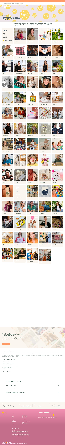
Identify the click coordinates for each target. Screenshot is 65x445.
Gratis (13, 420)
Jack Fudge (18, 151)
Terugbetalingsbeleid (4, 443)
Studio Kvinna (18, 292)
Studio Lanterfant (43, 244)
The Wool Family (56, 292)
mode (4, 33)
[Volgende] (42, 1)
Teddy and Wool (55, 275)
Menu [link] (5, 30)
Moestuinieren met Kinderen (56, 42)
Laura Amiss (30, 323)
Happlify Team (24, 415)
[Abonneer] (53, 415)
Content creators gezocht (26, 421)
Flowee (17, 41)
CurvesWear (43, 73)
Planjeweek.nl (5, 135)
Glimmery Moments (6, 57)
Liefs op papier (5, 88)
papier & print (5, 37)
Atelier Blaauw (30, 182)
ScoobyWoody (43, 182)
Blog (13, 416)
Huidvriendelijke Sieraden (57, 57)
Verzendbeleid (16, 443)
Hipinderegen (30, 135)
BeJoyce (4, 182)
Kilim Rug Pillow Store (19, 57)
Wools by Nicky (43, 213)
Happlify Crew (24, 416)
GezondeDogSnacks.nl (7, 292)
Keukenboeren (18, 275)
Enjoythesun (18, 104)
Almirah (17, 182)
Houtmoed (42, 41)
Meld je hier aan (20, 25)
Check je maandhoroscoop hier (27, 406)
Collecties (5, 15)
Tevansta (4, 213)
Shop (13, 417)
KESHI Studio (30, 244)
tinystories (54, 244)
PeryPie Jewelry (43, 120)
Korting (13, 422)
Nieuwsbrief (24, 417)
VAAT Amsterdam (56, 260)
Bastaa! (29, 213)
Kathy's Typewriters (19, 88)
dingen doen (10, 367)
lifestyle (17, 195)
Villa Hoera (30, 292)
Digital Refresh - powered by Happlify (32, 276)
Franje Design (30, 166)
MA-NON (17, 323)
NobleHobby (55, 229)
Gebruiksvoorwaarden (20, 443)
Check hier (58, 406)
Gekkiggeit (30, 120)
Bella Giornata (30, 104)
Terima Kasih (5, 323)
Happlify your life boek (25, 423)
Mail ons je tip (23, 339)
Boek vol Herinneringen (44, 292)
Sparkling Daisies (43, 57)
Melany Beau (55, 73)
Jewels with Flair (18, 213)
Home (13, 415)
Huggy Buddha (30, 73)
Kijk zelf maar (39, 406)
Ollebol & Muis (30, 41)
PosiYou (17, 244)
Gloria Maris (55, 88)
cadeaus (4, 31)
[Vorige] (23, 1)
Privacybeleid (8, 443)
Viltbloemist (42, 166)
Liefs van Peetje (18, 229)
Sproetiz (54, 166)
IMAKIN (42, 260)
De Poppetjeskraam (44, 275)
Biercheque (55, 135)
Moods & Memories (6, 104)
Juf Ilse (29, 151)
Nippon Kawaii (55, 104)
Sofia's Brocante (43, 88)
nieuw (7, 368)
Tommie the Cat (30, 260)
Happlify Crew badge (37, 23)
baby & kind (17, 192)
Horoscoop (14, 421)
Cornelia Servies (6, 151)
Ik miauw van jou (6, 229)
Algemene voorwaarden (12, 443)
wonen (4, 34)
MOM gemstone (6, 166)
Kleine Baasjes (43, 151)
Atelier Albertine (43, 135)
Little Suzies (43, 229)
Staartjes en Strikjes (19, 135)
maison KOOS (55, 213)
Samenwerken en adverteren (25, 419)
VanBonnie (17, 260)
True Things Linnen (6, 244)
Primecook (54, 120)
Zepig (4, 260)
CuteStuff (54, 182)
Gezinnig (54, 151)
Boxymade (5, 275)
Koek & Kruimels (31, 229)
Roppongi (4, 73)
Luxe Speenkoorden (44, 104)
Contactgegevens (25, 443)
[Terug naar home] (2, 15)
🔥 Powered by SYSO (9, 442)
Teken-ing (17, 120)
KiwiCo (4, 120)
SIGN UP (22, 3)
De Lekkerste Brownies (19, 73)
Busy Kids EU (43, 323)
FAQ (23, 422)
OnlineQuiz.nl (30, 57)
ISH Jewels (30, 88)
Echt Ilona (17, 166)
